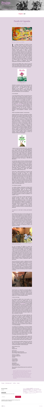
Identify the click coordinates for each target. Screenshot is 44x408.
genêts (23, 373)
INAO (30, 373)
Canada (21, 371)
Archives (14, 383)
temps (19, 377)
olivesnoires (29, 374)
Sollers (14, 377)
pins (21, 375)
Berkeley (14, 371)
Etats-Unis (27, 372)
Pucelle (14, 376)
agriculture (24, 388)
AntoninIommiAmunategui (36, 388)
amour (26, 370)
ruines (26, 376)
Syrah (26, 392)
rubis (25, 376)
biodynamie (16, 371)
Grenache (25, 391)
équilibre (22, 372)
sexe (29, 376)
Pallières (16, 375)
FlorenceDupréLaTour (15, 373)
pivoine (23, 375)
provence (29, 375)
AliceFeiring (20, 370)
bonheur (32, 389)
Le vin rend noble (19, 104)
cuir (30, 371)
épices (20, 372)
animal (28, 370)
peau (20, 375)
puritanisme (16, 376)
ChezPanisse (25, 371)
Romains (21, 376)
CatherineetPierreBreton (38, 389)
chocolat (29, 371)
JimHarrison (14, 374)
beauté (30, 370)
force (19, 373)
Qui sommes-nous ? (8, 383)
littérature (31, 391)
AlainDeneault (14, 370)
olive (27, 374)
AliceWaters (23, 370)
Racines (19, 376)
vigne (30, 377)
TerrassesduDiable (23, 377)
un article (23, 303)
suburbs (18, 377)
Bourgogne (34, 389)
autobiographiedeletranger (27, 389)
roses (23, 376)
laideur (20, 374)
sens (28, 376)
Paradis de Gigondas (22, 21)
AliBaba (18, 370)
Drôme (29, 390)
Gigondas (25, 373)
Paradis (18, 375)
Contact (18, 383)
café (19, 371)
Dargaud (16, 372)
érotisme (24, 372)
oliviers (14, 375)
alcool (25, 388)
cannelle (23, 371)
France (21, 373)
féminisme (35, 390)
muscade (25, 374)
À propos (2, 383)
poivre (27, 375)
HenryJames (28, 373)
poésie (25, 375)
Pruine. (6, 2)
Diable (18, 372)
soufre (15, 377)
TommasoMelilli (27, 377)
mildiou (23, 374)
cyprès (14, 372)
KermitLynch (17, 374)
